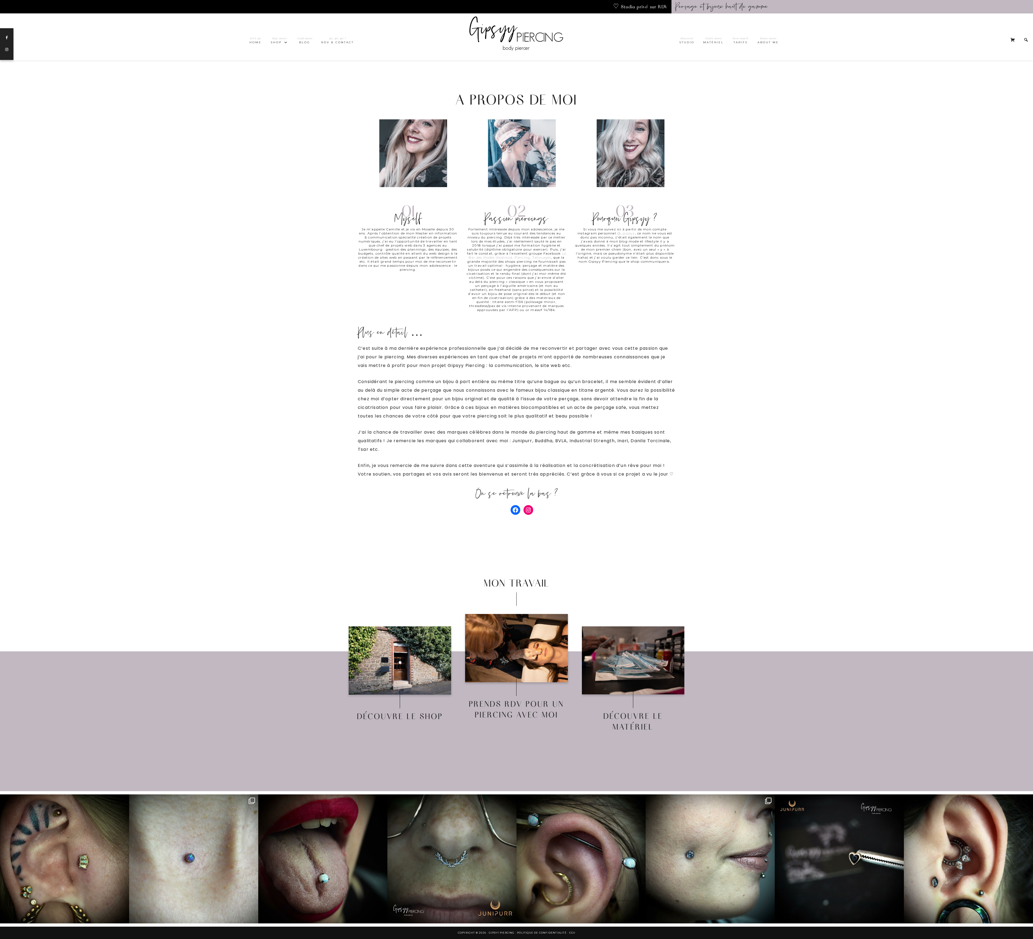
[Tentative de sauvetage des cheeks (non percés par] (710, 858)
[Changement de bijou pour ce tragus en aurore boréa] (64, 858)
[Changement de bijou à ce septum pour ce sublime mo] (451, 858)
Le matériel (633, 665)
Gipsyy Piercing (516, 36)
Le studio (516, 666)
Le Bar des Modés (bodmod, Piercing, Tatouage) (517, 255)
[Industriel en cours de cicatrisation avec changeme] (581, 858)
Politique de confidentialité (542, 932)
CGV (572, 932)
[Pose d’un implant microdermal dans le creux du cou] (193, 858)
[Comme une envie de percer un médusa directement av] (839, 858)
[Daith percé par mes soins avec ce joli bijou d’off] (968, 858)
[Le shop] (400, 660)
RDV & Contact (516, 653)
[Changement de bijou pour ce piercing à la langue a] (322, 858)
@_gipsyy (626, 233)
